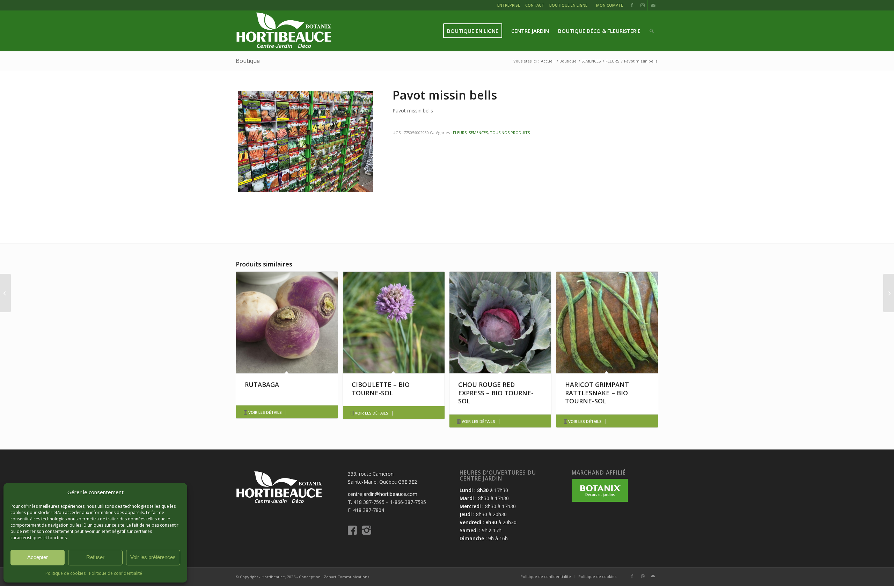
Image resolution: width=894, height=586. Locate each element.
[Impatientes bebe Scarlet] (5, 293)
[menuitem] (509, 6)
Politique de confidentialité (115, 573)
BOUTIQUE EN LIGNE (568, 5)
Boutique (248, 61)
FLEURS (460, 132)
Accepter (37, 557)
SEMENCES (478, 132)
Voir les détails (264, 412)
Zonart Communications (346, 576)
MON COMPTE (609, 5)
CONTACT (534, 5)
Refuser (95, 557)
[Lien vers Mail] (653, 5)
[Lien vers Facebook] (632, 5)
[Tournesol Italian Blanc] (888, 293)
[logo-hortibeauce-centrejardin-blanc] (284, 31)
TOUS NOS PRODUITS (510, 132)
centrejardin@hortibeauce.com (382, 494)
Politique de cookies (65, 573)
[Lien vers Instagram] (642, 5)
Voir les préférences (153, 557)
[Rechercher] (651, 31)
